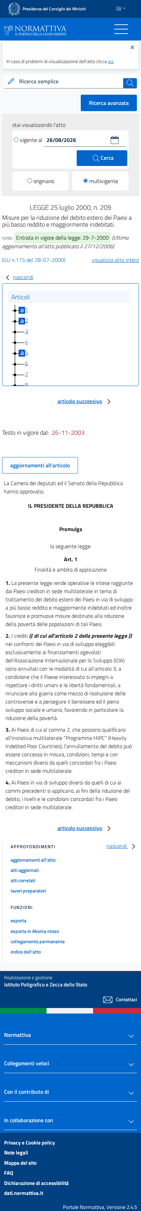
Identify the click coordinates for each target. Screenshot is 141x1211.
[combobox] (70, 81)
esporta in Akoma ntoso (35, 931)
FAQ (8, 1173)
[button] (114, 140)
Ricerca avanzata (109, 103)
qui (111, 61)
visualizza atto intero (115, 260)
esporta (18, 920)
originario (44, 181)
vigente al (32, 140)
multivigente (103, 181)
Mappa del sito (20, 1163)
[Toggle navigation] (121, 29)
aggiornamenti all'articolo (40, 465)
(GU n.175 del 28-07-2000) (33, 260)
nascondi (23, 277)
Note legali (16, 1152)
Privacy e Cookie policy (29, 1143)
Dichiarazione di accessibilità (36, 1183)
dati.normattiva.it (23, 1193)
